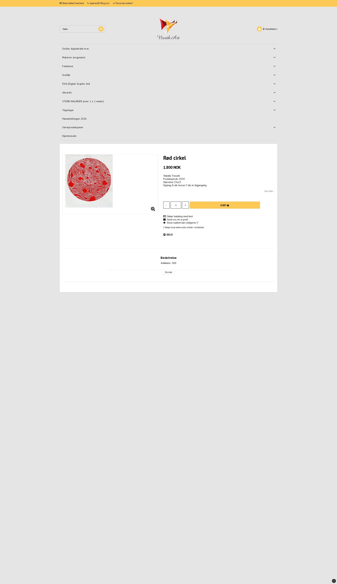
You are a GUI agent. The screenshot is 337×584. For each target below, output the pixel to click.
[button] (267, 29)
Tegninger (68, 110)
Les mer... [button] (270, 191)
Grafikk (66, 75)
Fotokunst (67, 66)
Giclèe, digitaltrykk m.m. (75, 48)
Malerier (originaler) (73, 57)
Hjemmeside (69, 135)
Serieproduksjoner (72, 127)
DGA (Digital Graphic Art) (76, 83)
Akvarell (67, 92)
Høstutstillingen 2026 (74, 118)
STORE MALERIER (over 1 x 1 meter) (83, 101)
